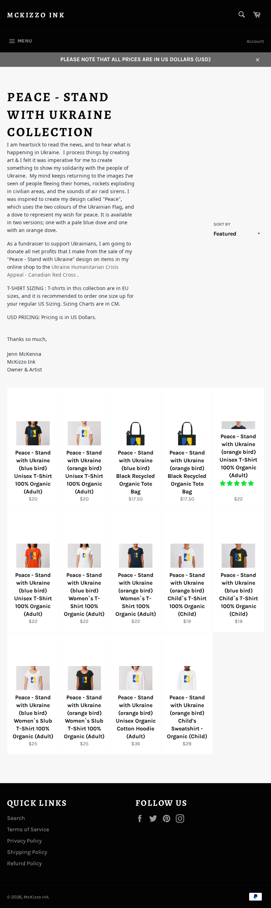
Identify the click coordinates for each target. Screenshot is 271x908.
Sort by (221, 224)
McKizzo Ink (36, 15)
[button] (237, 483)
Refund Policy (24, 863)
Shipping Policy (27, 852)
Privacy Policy (24, 840)
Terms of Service (28, 829)
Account (255, 41)
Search (16, 818)
